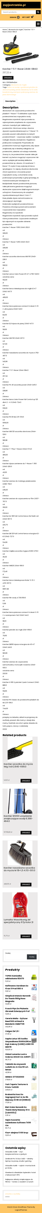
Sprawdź (8, 78)
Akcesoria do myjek (16, 30)
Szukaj (7, 953)
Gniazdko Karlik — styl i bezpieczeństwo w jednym (16, 1153)
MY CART (27, 17)
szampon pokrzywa (21, 92)
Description (10, 101)
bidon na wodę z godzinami (18, 87)
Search (38, 12)
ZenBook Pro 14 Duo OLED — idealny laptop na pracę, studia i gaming (19, 1159)
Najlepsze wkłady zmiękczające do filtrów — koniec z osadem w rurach (19, 1180)
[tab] (38, 24)
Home (5, 30)
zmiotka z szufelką (12, 1194)
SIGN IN (15, 17)
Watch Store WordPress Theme (20, 1207)
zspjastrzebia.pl (14, 5)
